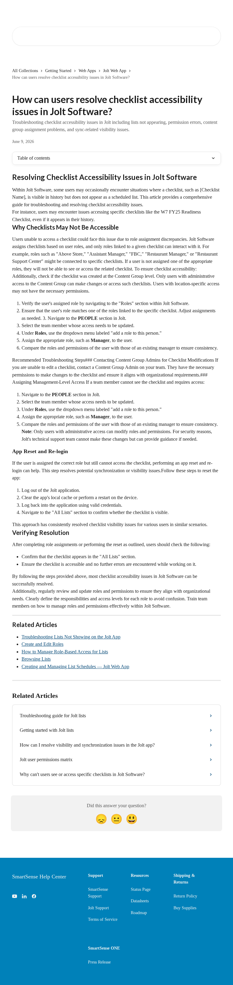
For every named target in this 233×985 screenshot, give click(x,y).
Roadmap (139, 912)
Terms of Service (102, 919)
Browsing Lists (36, 659)
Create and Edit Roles (42, 644)
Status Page (140, 889)
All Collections (25, 70)
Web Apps (87, 70)
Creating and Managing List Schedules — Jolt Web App (75, 666)
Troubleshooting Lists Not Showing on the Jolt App (71, 636)
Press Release (99, 962)
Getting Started (58, 70)
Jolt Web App (114, 70)
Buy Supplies (185, 908)
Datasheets (140, 901)
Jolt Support (98, 908)
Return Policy (185, 896)
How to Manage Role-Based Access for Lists (65, 651)
